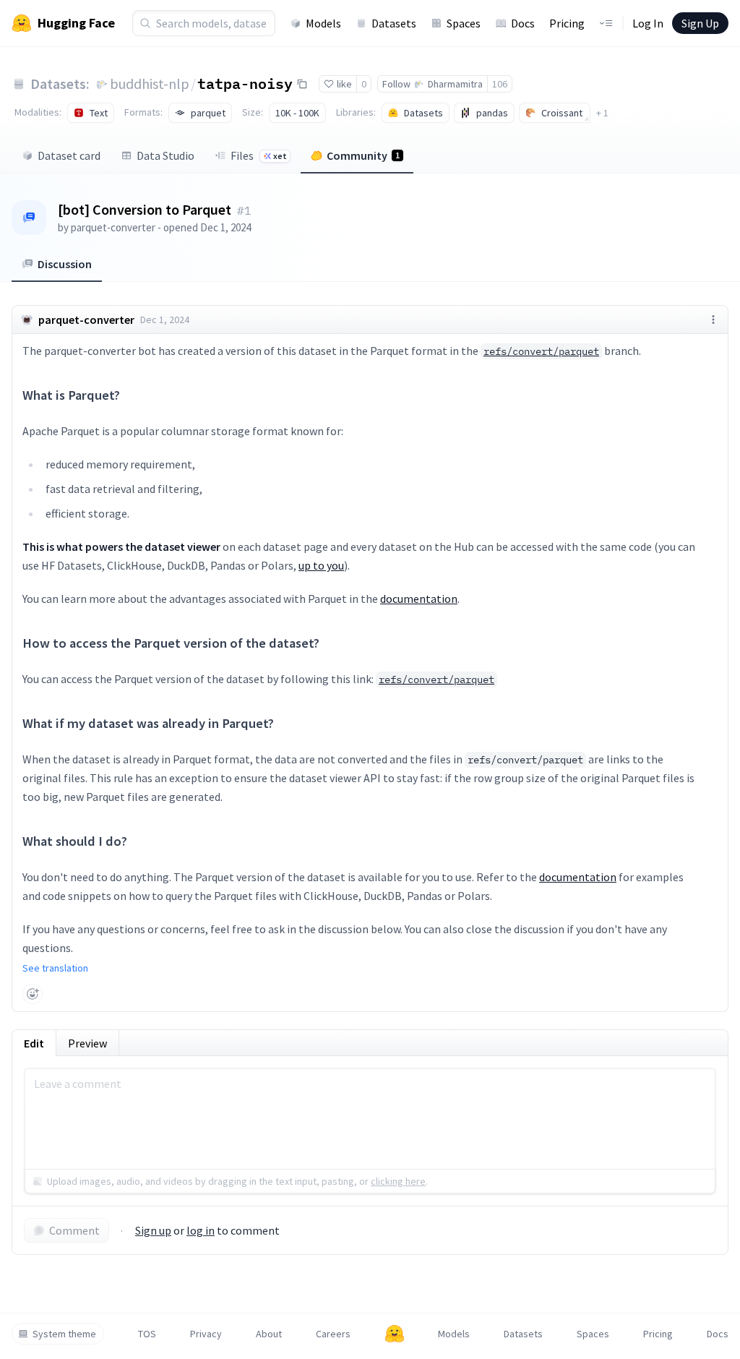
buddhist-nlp (149, 83)
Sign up (153, 1230)
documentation (418, 598)
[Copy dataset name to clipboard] (302, 84)
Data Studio (165, 155)
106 (499, 83)
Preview (87, 1043)
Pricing (567, 23)
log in (200, 1230)
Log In (647, 23)
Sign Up (700, 23)
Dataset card (69, 155)
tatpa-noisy (245, 83)
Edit (34, 1043)
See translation (55, 967)
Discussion (65, 264)
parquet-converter (113, 227)
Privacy (206, 1333)
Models (323, 23)
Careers (333, 1333)
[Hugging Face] (394, 1334)
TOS (147, 1333)
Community (363, 155)
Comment (74, 1230)
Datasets (393, 23)
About (269, 1333)
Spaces (464, 23)
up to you (321, 565)
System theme (64, 1333)
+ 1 (602, 112)
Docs (523, 23)
